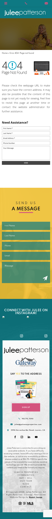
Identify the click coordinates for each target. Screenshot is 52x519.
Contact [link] (26, 487)
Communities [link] (26, 475)
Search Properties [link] (26, 472)
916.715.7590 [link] (27, 419)
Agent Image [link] (35, 497)
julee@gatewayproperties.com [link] (28, 424)
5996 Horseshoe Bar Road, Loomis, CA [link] (28, 430)
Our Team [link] (26, 481)
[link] (25, 3)
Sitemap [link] (28, 495)
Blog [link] (26, 484)
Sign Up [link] (26, 407)
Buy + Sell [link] (26, 478)
